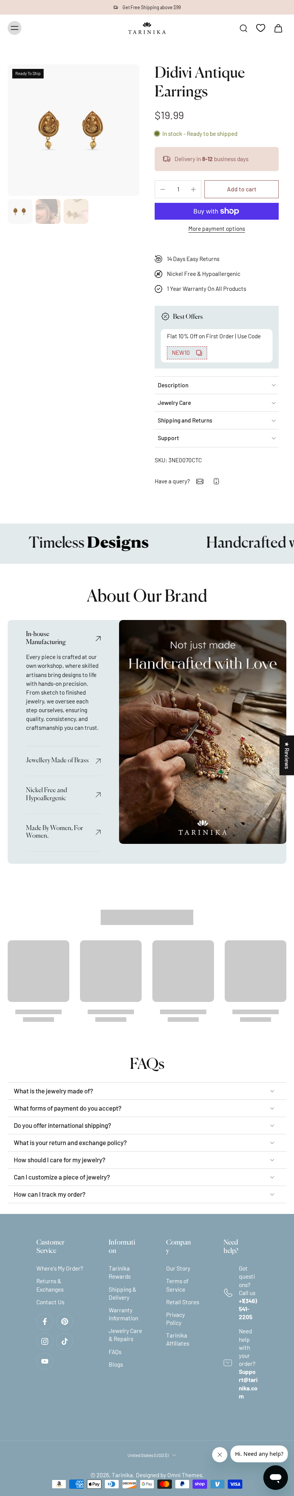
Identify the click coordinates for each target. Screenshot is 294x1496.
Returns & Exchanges (50, 1284)
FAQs (115, 1351)
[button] (241, 189)
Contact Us (50, 1301)
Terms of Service (177, 1284)
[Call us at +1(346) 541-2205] (216, 481)
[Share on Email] (199, 481)
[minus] (162, 189)
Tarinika (122, 1475)
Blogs (116, 1364)
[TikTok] (64, 1341)
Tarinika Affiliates (177, 1339)
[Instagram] (44, 1341)
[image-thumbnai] (20, 211)
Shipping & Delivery (122, 1293)
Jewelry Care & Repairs (125, 1334)
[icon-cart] (278, 28)
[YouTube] (44, 1361)
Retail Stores (182, 1301)
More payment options (216, 229)
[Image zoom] (73, 130)
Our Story (178, 1268)
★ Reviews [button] (287, 755)
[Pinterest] (64, 1321)
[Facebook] (44, 1321)
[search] (243, 28)
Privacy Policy (175, 1318)
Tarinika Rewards (120, 1272)
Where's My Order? (59, 1268)
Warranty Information (123, 1314)
